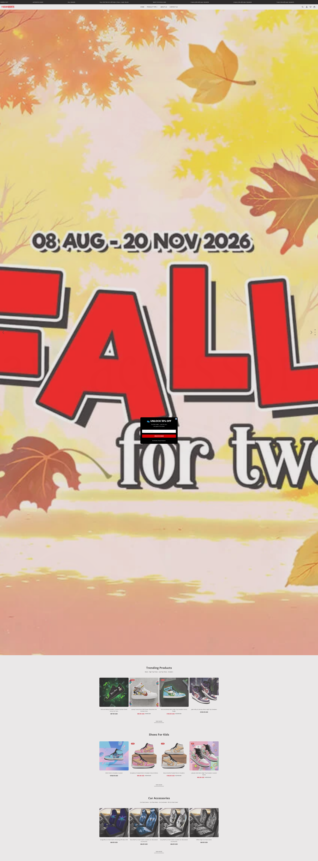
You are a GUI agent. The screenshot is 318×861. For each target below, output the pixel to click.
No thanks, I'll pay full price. (159, 440)
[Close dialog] (176, 419)
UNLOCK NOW (159, 436)
